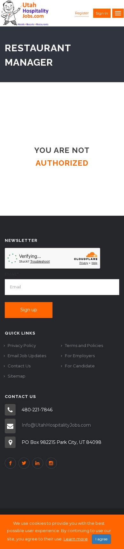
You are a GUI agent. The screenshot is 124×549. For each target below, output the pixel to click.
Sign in (102, 13)
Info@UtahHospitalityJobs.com (56, 425)
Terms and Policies (84, 345)
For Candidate (80, 365)
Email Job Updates (27, 355)
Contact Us (19, 365)
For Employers (80, 355)
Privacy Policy (22, 345)
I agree (101, 539)
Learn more (76, 538)
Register (82, 13)
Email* (11, 274)
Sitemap (16, 376)
